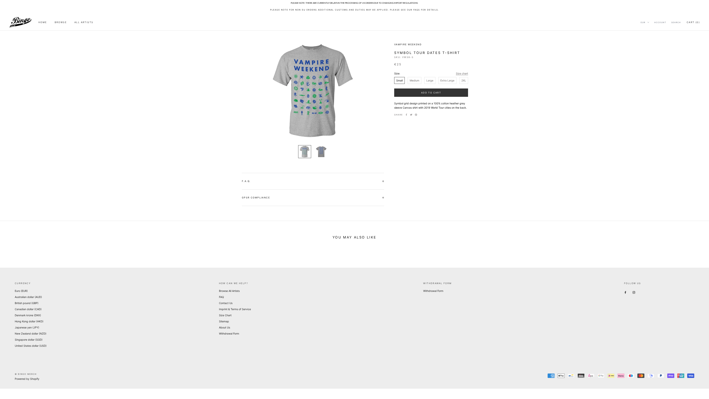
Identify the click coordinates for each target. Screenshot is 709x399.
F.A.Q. (246, 181)
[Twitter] (411, 115)
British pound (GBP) (26, 303)
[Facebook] (406, 115)
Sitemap (224, 321)
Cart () (693, 22)
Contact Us (225, 303)
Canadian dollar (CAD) (28, 309)
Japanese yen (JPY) (27, 327)
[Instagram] (634, 292)
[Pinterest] (416, 115)
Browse (61, 22)
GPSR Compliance (256, 197)
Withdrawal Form (229, 333)
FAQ (221, 297)
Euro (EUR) (21, 290)
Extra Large (447, 80)
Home (42, 22)
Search (676, 22)
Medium (414, 80)
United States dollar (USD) (31, 345)
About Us (224, 327)
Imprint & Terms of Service (235, 309)
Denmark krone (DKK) (28, 315)
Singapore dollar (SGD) (28, 339)
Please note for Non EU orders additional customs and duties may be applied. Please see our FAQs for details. (354, 9)
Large (429, 80)
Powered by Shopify (27, 378)
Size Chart (225, 315)
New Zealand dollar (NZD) (30, 333)
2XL (463, 80)
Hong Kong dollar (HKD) (29, 321)
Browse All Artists (229, 290)
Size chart (462, 73)
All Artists (83, 22)
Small (399, 80)
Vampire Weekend (408, 44)
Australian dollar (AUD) (28, 297)
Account (660, 22)
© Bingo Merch (26, 374)
